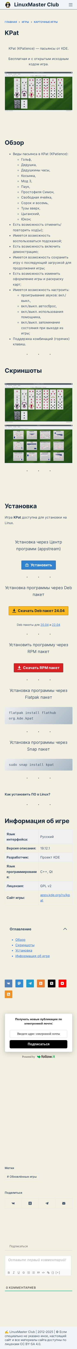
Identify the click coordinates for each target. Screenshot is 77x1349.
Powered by (28, 1056)
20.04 (44, 624)
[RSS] (9, 994)
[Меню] (70, 5)
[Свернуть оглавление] (65, 928)
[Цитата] (38, 1272)
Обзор (20, 940)
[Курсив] (13, 1272)
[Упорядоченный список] (28, 1272)
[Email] (63, 1203)
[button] (38, 403)
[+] (58, 1272)
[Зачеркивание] (23, 1272)
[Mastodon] (19, 983)
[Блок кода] (43, 1272)
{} (53, 1272)
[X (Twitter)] (52, 983)
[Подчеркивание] (18, 1272)
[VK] (9, 983)
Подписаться (38, 1044)
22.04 (56, 624)
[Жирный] (8, 1272)
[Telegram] (30, 983)
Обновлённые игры (22, 1176)
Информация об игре (32, 956)
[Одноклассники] (41, 983)
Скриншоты (24, 945)
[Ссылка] (48, 1272)
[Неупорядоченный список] (33, 1272)
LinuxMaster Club (36, 4)
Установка (23, 950)
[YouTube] (62, 983)
